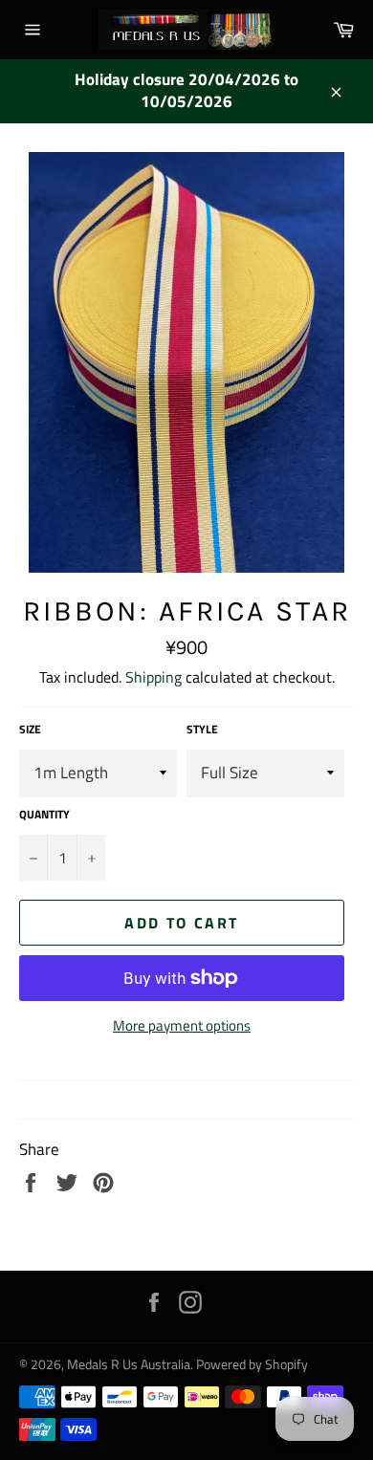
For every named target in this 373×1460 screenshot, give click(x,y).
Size (30, 730)
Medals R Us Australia (128, 1364)
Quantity (44, 815)
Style (202, 730)
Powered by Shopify (252, 1364)
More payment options (182, 1026)
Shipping (153, 676)
